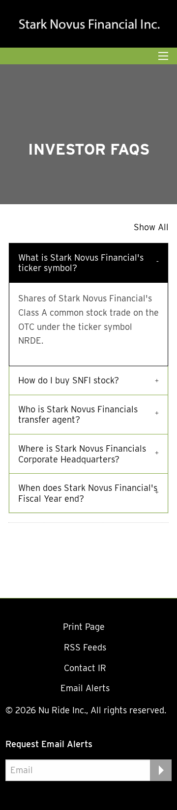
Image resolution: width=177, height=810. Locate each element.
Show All (151, 227)
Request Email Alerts (48, 744)
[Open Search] (163, 56)
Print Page (85, 626)
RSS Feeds (85, 647)
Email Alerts (85, 688)
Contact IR (85, 668)
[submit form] (161, 770)
